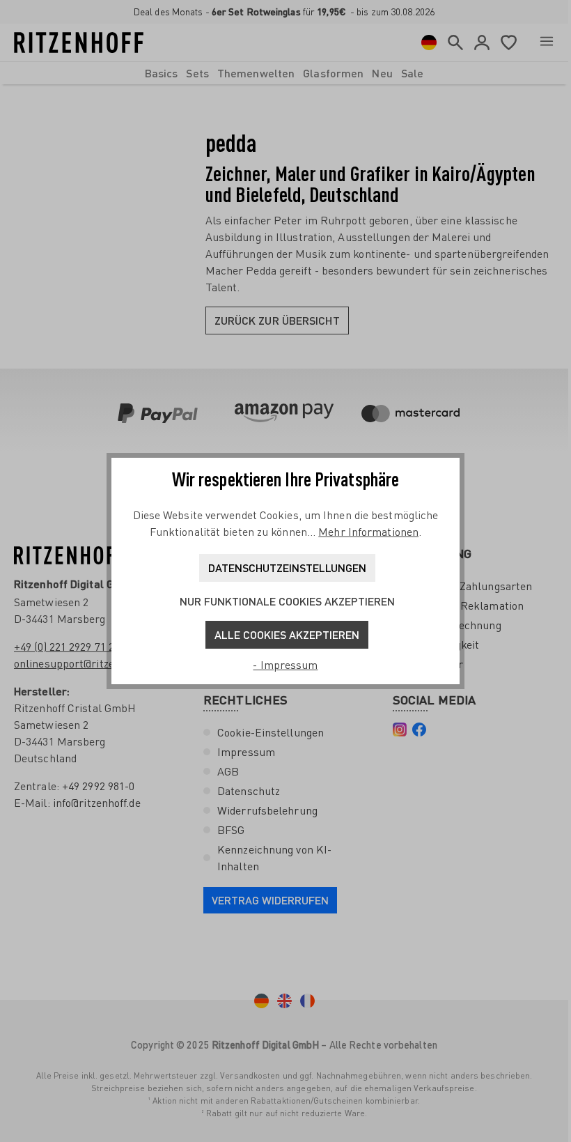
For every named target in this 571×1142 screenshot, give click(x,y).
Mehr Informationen (368, 532)
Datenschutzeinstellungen (287, 567)
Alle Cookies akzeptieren (286, 634)
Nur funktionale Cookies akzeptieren (287, 601)
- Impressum (285, 665)
